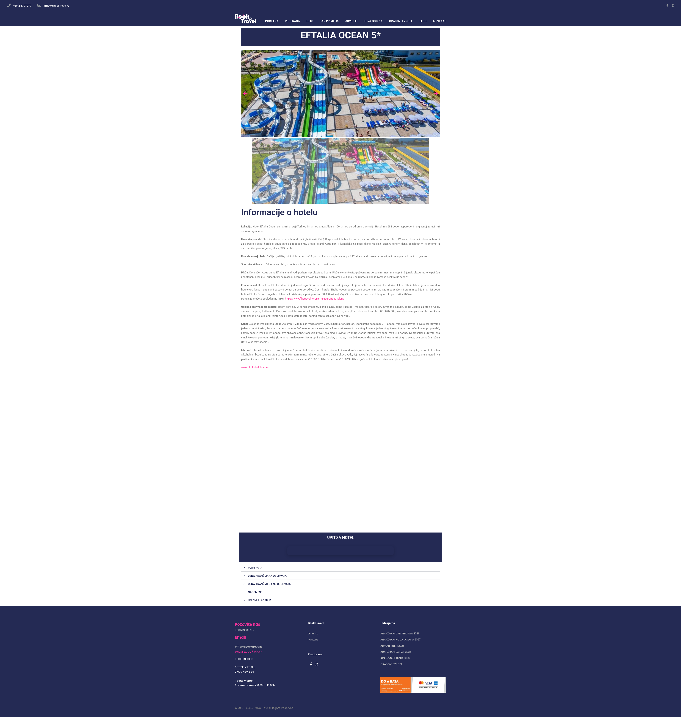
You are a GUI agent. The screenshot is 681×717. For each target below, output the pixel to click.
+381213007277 (22, 5)
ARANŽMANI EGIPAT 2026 (395, 652)
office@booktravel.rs (56, 5)
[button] (340, 568)
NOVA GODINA (373, 21)
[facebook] (667, 5)
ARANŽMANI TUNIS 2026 (395, 658)
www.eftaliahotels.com (255, 367)
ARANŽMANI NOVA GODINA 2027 (400, 639)
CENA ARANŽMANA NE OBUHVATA (269, 584)
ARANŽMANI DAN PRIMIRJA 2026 (400, 633)
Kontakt (313, 639)
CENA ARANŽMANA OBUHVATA (267, 575)
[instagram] (673, 5)
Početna (272, 21)
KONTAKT (439, 21)
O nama (313, 633)
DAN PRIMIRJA (329, 21)
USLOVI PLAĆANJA (259, 600)
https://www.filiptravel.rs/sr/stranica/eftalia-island (314, 298)
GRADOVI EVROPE (401, 21)
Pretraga (292, 21)
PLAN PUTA (255, 567)
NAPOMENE (255, 592)
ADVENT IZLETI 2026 (392, 646)
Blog (423, 21)
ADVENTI (351, 21)
